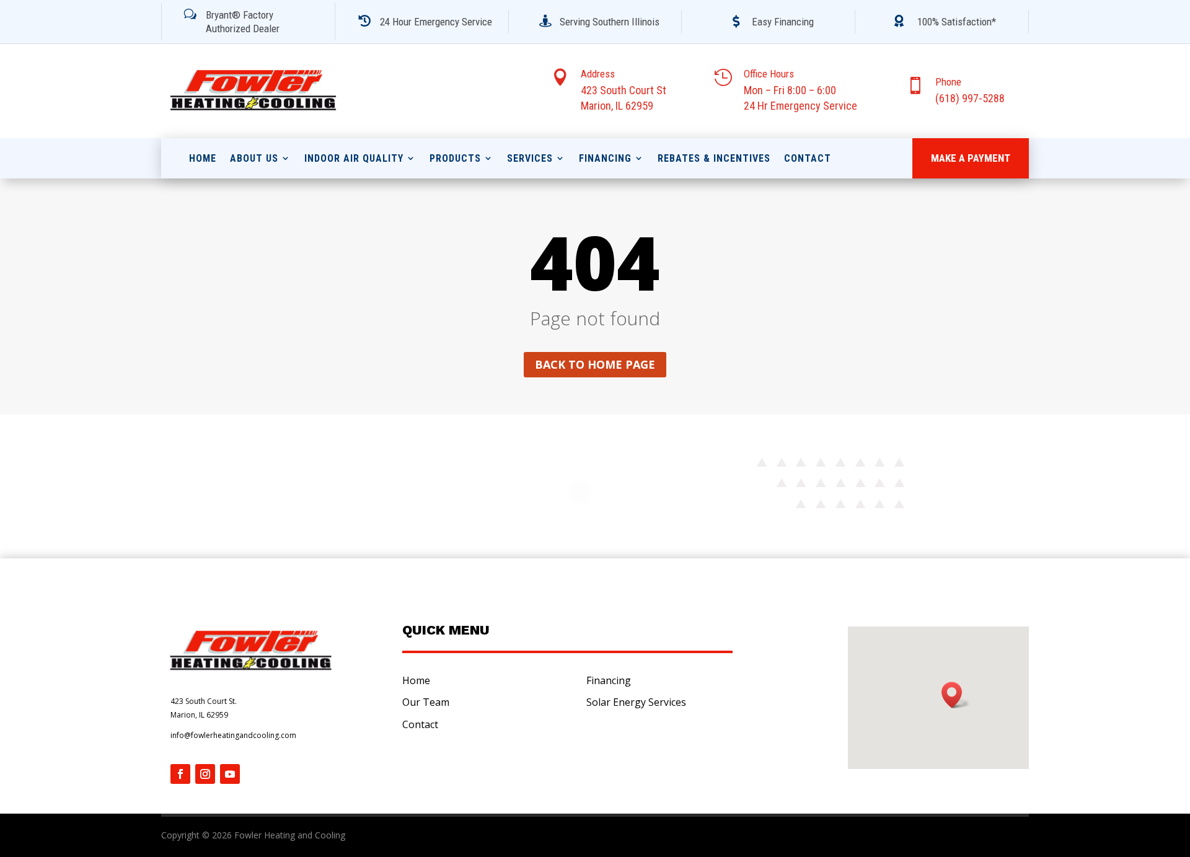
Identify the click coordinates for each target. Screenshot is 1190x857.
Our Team (425, 702)
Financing (605, 158)
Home (202, 158)
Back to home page (595, 364)
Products (455, 158)
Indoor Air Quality (353, 158)
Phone (948, 82)
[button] (955, 695)
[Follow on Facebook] (180, 774)
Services (530, 158)
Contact (807, 158)
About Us (254, 158)
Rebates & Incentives (714, 158)
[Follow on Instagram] (205, 774)
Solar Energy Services (636, 702)
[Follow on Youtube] (230, 774)
